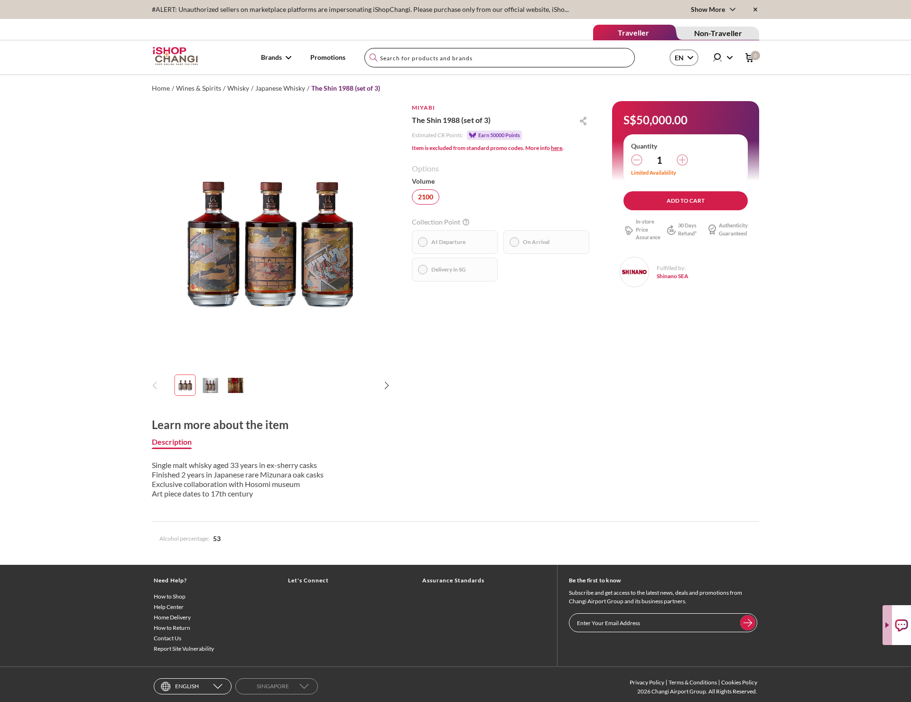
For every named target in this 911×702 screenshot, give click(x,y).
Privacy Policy (647, 682)
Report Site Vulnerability (184, 648)
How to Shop (170, 596)
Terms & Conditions (693, 682)
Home (161, 88)
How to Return (172, 627)
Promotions (327, 57)
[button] (386, 385)
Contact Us (167, 638)
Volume (423, 181)
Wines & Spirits (198, 88)
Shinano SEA (672, 276)
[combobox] (499, 57)
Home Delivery (172, 617)
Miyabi (423, 107)
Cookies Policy (739, 682)
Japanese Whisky (280, 88)
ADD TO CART (686, 200)
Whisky (238, 88)
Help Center (169, 606)
